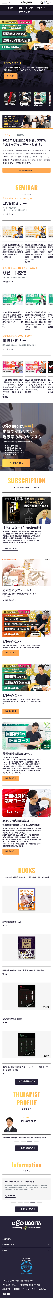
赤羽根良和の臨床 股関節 (12, 1018)
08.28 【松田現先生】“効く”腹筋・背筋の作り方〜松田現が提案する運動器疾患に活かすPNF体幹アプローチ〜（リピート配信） (22, 317)
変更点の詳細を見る (26, 170)
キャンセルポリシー (29, 1289)
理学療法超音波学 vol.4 (11, 922)
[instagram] (4, 1294)
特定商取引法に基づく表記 (30, 1285)
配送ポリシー (43, 1289)
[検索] (42, 2)
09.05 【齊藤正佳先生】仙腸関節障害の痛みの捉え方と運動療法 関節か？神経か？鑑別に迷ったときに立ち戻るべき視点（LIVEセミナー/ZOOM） (22, 251)
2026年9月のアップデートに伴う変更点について (24, 1181)
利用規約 (17, 1289)
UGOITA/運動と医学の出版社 (20, 1281)
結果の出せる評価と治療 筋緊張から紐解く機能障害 (23, 970)
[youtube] (8, 1294)
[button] (7, 3)
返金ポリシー (7, 1289)
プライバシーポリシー (10, 1285)
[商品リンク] (22, 232)
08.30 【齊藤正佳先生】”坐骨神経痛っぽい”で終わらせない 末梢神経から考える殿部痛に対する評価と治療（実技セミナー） (22, 385)
